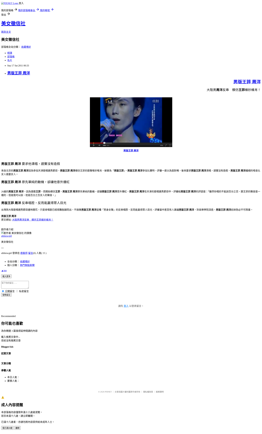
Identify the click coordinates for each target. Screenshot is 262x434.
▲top (4, 270)
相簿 (9, 53)
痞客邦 (24, 253)
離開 (17, 428)
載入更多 (6, 276)
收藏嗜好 (26, 47)
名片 (9, 60)
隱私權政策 (148, 392)
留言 (30, 253)
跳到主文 (6, 32)
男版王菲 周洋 (18, 73)
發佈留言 (6, 295)
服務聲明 (160, 392)
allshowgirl (6, 236)
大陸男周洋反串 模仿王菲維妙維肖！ (32, 219)
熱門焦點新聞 (27, 265)
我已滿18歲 (7, 428)
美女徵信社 (13, 23)
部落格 (11, 56)
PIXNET (108, 392)
